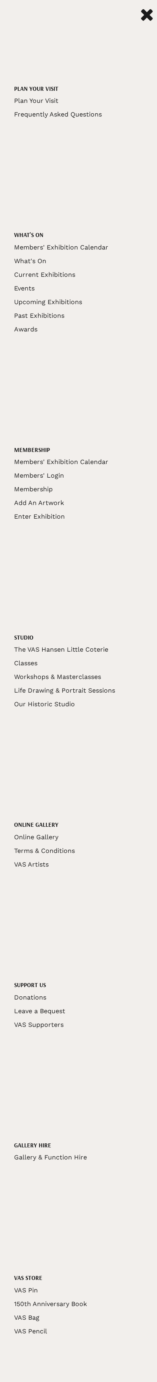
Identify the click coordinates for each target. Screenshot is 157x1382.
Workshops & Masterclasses (57, 677)
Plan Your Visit (36, 100)
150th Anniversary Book (50, 1304)
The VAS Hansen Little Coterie (61, 649)
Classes (25, 663)
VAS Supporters (39, 1024)
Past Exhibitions (39, 315)
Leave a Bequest (39, 1011)
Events (24, 288)
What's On (30, 261)
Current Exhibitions (44, 274)
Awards (25, 329)
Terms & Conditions (44, 851)
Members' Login (39, 475)
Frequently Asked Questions (58, 114)
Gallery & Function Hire (50, 1157)
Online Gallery (36, 837)
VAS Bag (26, 1317)
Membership (33, 489)
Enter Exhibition (39, 516)
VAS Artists (31, 864)
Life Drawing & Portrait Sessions (64, 690)
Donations (30, 997)
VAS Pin (26, 1290)
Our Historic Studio (44, 704)
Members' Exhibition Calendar (61, 247)
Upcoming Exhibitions (48, 302)
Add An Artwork (39, 503)
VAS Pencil (30, 1331)
